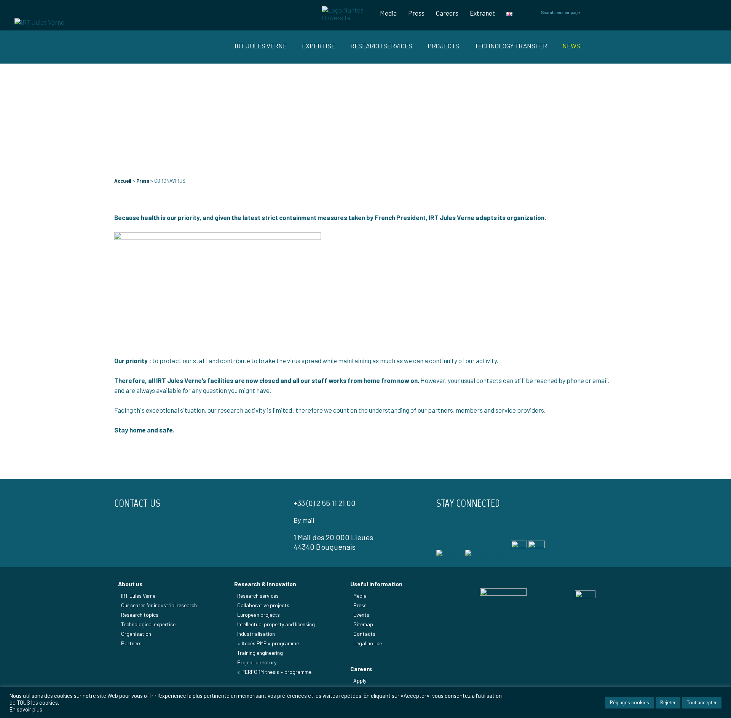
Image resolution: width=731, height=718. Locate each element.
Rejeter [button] (668, 702)
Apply (359, 680)
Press (416, 13)
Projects (443, 45)
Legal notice (367, 643)
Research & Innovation (265, 584)
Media (388, 13)
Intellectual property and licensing (276, 624)
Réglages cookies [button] (629, 702)
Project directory (256, 662)
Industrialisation (256, 633)
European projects (258, 614)
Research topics (139, 614)
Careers (447, 13)
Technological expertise (148, 624)
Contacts (364, 633)
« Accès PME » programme (268, 643)
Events (361, 614)
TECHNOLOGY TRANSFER (510, 45)
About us (130, 584)
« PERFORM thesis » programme (274, 672)
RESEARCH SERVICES (381, 45)
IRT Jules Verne (138, 595)
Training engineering (260, 652)
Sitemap (363, 624)
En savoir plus (26, 709)
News (571, 45)
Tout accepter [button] (702, 702)
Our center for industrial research (159, 605)
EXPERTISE (318, 45)
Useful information (376, 584)
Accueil (122, 181)
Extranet (482, 13)
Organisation (136, 633)
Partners (131, 643)
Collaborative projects (263, 605)
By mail (304, 520)
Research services (258, 595)
